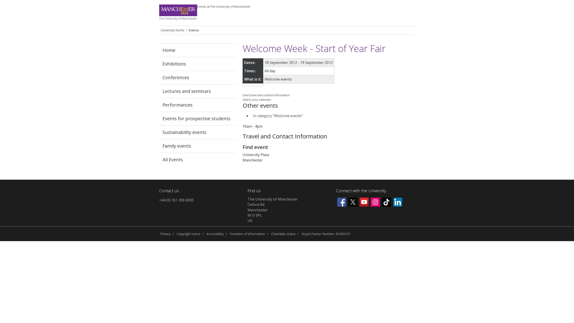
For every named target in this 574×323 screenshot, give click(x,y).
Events (223, 6)
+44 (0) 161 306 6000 (176, 200)
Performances (178, 105)
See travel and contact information (266, 95)
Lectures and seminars (187, 91)
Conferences (176, 77)
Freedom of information (247, 234)
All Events (173, 160)
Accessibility (215, 234)
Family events (177, 146)
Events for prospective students (196, 119)
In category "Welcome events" (278, 115)
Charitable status (283, 234)
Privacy (165, 234)
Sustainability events (185, 132)
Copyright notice (188, 234)
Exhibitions (174, 64)
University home (172, 30)
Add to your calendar (257, 100)
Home (169, 50)
